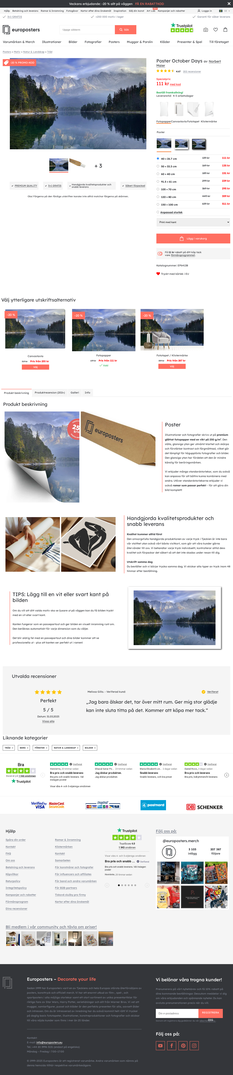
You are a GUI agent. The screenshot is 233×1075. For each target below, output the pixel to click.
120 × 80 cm (168, 197)
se (225, 10)
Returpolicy (13, 881)
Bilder (73, 42)
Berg (23, 748)
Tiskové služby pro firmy (70, 894)
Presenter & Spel (189, 42)
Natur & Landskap (65, 748)
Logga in (207, 10)
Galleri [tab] (75, 392)
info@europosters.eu (49, 1042)
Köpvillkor (12, 874)
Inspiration (120, 10)
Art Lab (152, 10)
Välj (35, 367)
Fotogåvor (72, 10)
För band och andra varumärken (76, 881)
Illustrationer (51, 42)
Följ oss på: (166, 831)
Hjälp (7, 10)
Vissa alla (48, 721)
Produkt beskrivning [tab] (16, 393)
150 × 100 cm (169, 204)
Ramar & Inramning (52, 10)
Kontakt (10, 846)
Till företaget (219, 42)
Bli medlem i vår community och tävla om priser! (51, 926)
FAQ (8, 853)
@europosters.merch (181, 840)
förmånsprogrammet (183, 255)
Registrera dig (210, 1014)
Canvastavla (179, 121)
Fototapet (193, 121)
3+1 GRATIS (14, 16)
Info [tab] (87, 392)
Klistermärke (209, 121)
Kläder (165, 42)
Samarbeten (62, 860)
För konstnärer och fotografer (74, 867)
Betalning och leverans (25, 10)
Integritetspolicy (16, 887)
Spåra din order (16, 839)
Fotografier (93, 42)
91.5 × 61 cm (168, 181)
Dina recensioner (16, 908)
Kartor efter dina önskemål (96, 10)
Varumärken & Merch (19, 42)
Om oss (10, 860)
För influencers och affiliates (73, 874)
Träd (8, 748)
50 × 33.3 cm (169, 166)
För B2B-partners (66, 887)
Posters (114, 42)
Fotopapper (163, 121)
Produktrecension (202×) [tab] (50, 392)
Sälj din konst (136, 10)
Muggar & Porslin (140, 42)
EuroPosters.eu (27, 29)
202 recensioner (192, 71)
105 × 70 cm (168, 189)
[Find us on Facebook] (171, 1045)
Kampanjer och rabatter (171, 10)
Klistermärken (64, 846)
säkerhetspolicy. (208, 1020)
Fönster (40, 748)
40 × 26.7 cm (169, 158)
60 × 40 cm (168, 174)
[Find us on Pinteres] (182, 1045)
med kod (175, 84)
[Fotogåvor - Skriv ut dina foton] (205, 29)
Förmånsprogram (17, 901)
